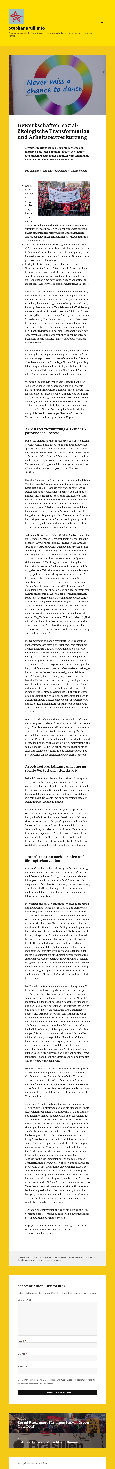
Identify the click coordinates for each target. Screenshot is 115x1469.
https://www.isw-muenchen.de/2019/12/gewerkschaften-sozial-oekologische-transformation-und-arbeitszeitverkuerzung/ (57, 1229)
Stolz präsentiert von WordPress (33, 1463)
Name (22, 1341)
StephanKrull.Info (27, 28)
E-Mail (22, 1353)
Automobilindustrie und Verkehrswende (43, 1260)
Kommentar (25, 1300)
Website (22, 1366)
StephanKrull (47, 1257)
